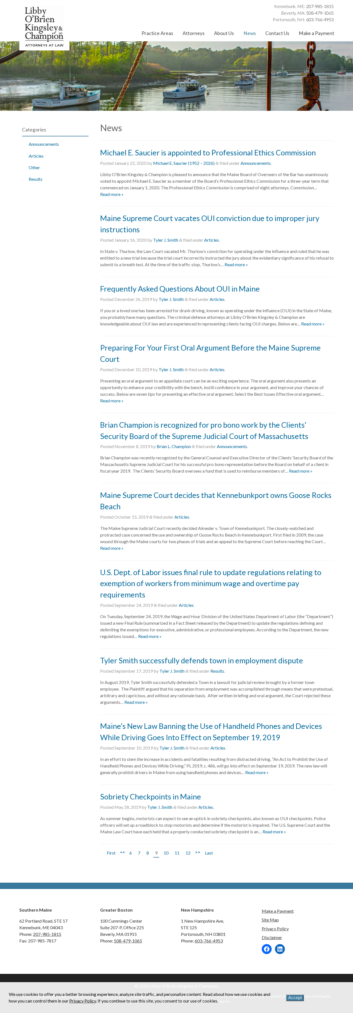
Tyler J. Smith (165, 240)
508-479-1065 (320, 12)
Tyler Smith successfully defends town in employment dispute (201, 660)
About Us (224, 33)
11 (177, 852)
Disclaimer (272, 937)
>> (197, 852)
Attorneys (194, 33)
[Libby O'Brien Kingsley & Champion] (44, 47)
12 (188, 852)
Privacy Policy (275, 928)
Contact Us (277, 33)
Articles (36, 155)
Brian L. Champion (174, 446)
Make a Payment (316, 33)
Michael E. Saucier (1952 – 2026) (184, 163)
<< (122, 852)
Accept (295, 997)
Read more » (112, 194)
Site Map (270, 919)
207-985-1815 (320, 6)
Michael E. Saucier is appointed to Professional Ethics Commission (208, 152)
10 (166, 852)
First (111, 852)
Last (209, 852)
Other (34, 167)
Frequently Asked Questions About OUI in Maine (180, 288)
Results (35, 179)
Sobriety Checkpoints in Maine (150, 796)
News (250, 33)
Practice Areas (157, 33)
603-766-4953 (320, 19)
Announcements (44, 144)
